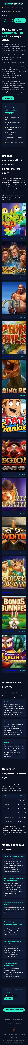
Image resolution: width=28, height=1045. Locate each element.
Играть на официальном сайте (14, 1009)
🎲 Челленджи (6, 11)
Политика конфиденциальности (14, 1027)
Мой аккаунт (6, 20)
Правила (7, 1019)
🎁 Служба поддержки (18, 8)
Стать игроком (18, 20)
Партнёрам (18, 1023)
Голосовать (8, 998)
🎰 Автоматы (6, 8)
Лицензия (10, 1023)
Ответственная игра (17, 1019)
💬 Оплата (5, 15)
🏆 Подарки (16, 11)
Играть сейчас (8, 98)
